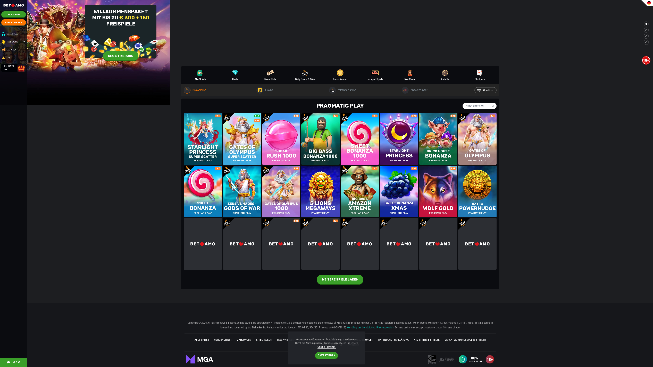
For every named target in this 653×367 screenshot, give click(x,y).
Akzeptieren (326, 355)
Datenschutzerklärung (393, 339)
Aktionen (11, 50)
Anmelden (13, 14)
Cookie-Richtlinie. (326, 346)
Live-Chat (16, 362)
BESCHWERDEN (285, 339)
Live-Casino (12, 42)
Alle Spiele (12, 34)
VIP (8, 58)
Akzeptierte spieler (427, 339)
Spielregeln (264, 339)
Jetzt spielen (203, 133)
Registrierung (120, 56)
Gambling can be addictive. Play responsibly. (370, 327)
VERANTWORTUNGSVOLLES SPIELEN (465, 339)
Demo (202, 143)
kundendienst (223, 339)
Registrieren (13, 22)
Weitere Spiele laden (340, 279)
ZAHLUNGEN (244, 339)
